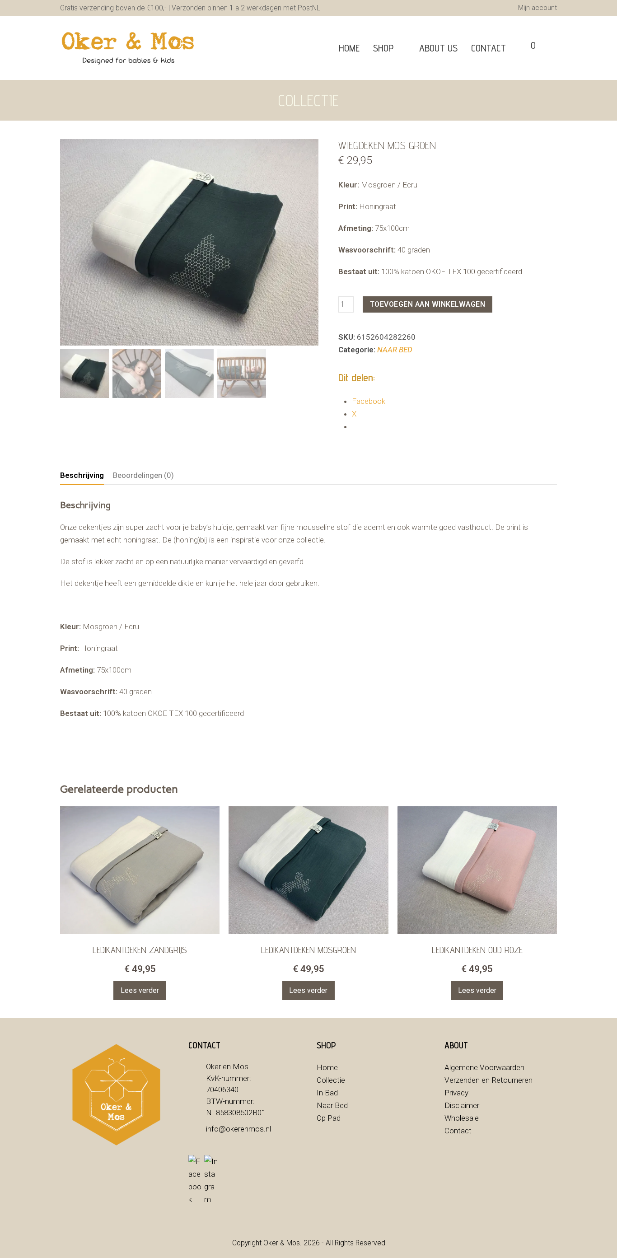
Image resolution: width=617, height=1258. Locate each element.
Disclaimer (461, 1105)
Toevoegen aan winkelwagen (428, 304)
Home (327, 1067)
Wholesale (461, 1117)
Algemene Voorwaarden (484, 1067)
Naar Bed (332, 1105)
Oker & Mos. (282, 1243)
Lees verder (140, 990)
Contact (458, 1130)
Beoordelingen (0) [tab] (143, 475)
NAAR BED (394, 349)
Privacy (456, 1092)
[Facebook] (195, 1180)
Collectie (331, 1080)
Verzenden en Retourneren (488, 1080)
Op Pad (329, 1117)
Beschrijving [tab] (82, 475)
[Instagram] (211, 1180)
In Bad (327, 1092)
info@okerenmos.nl (238, 1128)
